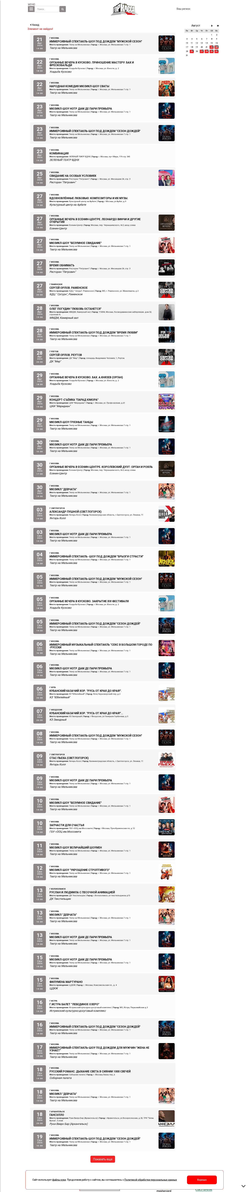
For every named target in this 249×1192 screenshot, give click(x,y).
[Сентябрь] (212, 25)
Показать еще (102, 1159)
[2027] (218, 26)
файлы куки (59, 1179)
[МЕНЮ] (31, 9)
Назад (35, 24)
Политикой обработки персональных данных (150, 1179)
